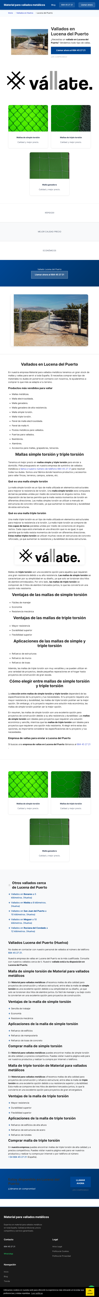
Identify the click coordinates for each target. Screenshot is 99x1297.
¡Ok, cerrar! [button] (90, 1291)
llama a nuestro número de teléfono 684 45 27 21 (46, 469)
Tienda (7, 1281)
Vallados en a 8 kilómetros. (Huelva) (28, 904)
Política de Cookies (60, 1251)
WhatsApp (8, 1254)
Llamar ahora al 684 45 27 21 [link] (70, 50)
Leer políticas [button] (37, 1293)
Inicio (10, 13)
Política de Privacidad (61, 1256)
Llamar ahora (87, 5)
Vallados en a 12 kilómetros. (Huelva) (29, 930)
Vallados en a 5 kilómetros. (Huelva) (23, 896)
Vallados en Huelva (24, 13)
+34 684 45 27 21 (17, 1157)
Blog (53, 5)
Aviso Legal (57, 1246)
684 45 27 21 (67, 5)
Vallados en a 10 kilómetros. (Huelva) (28, 913)
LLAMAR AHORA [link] (80, 1182)
